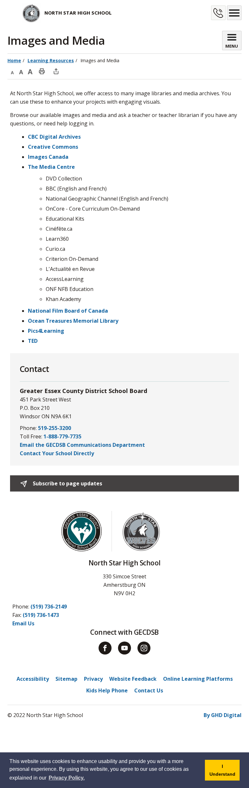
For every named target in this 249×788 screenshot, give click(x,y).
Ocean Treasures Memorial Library (73, 320)
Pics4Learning (46, 330)
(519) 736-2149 (48, 606)
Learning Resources (51, 60)
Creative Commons (53, 146)
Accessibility (33, 678)
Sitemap (66, 678)
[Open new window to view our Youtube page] (124, 648)
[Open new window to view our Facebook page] (105, 648)
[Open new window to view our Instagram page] (143, 648)
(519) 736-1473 (41, 615)
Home (14, 60)
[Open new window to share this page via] (56, 71)
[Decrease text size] (12, 71)
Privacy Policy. (67, 778)
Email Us (23, 623)
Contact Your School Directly (57, 453)
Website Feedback (133, 678)
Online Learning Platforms (198, 678)
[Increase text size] (30, 71)
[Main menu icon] (234, 13)
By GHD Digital (223, 715)
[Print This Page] (42, 71)
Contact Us (148, 690)
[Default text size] (21, 71)
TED (33, 340)
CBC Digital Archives (54, 136)
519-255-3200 (54, 428)
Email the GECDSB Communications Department (82, 444)
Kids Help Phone (107, 690)
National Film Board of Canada (68, 310)
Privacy (93, 678)
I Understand (224, 772)
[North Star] (24, 13)
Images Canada (48, 156)
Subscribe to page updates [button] (66, 483)
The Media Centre (51, 166)
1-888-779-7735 (62, 436)
